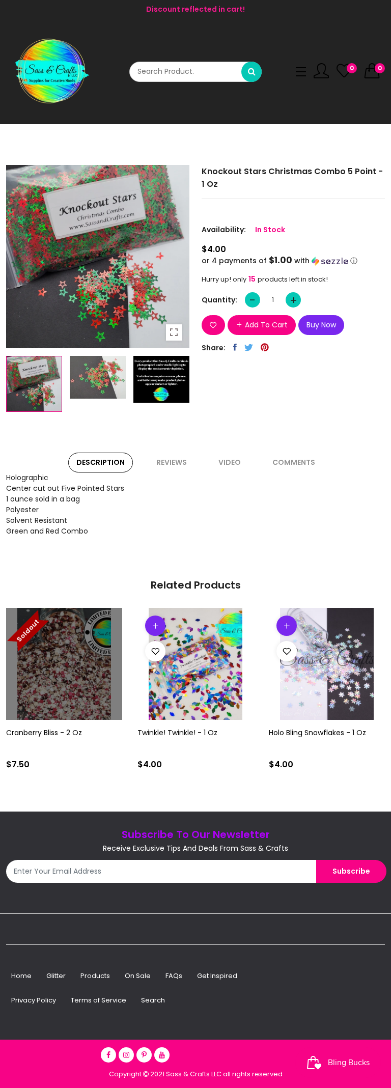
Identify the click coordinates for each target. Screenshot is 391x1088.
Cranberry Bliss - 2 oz (44, 733)
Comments (293, 462)
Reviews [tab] (171, 462)
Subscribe (351, 871)
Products (95, 976)
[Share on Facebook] (235, 347)
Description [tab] (100, 462)
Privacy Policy (33, 1000)
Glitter (56, 976)
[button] (293, 261)
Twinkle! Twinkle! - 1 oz (177, 733)
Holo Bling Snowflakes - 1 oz (317, 733)
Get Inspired (217, 976)
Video (229, 462)
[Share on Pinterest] (265, 347)
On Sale (138, 976)
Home (21, 976)
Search (153, 1000)
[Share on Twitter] (248, 347)
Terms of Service (98, 1000)
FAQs (173, 976)
